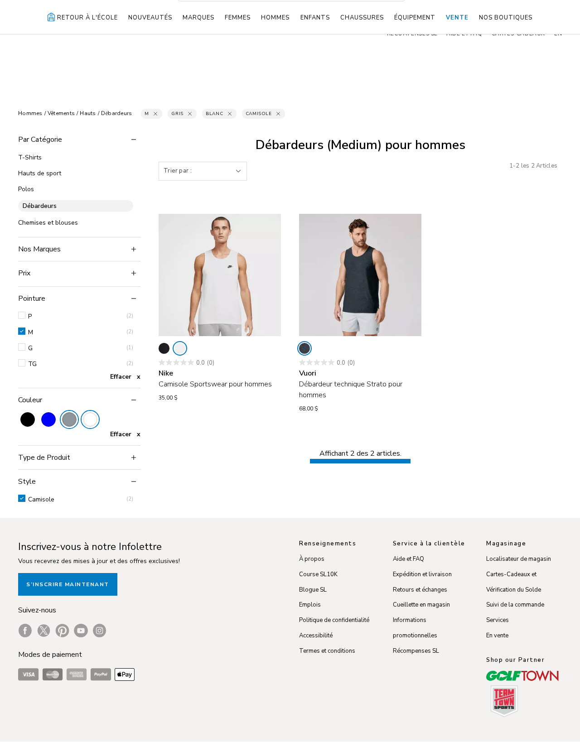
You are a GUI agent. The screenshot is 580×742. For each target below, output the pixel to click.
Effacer (120, 376)
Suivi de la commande (515, 605)
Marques (198, 18)
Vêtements (61, 113)
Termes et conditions (327, 651)
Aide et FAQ (408, 559)
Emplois (310, 605)
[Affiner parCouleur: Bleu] (48, 419)
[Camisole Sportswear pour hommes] (220, 275)
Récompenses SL (416, 651)
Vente (457, 18)
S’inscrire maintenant (67, 584)
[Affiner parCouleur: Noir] (27, 419)
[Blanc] (180, 348)
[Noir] (164, 348)
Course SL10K (318, 574)
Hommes (275, 18)
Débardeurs (116, 113)
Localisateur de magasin (518, 559)
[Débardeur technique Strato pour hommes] (360, 275)
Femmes (238, 18)
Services (497, 620)
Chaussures (362, 18)
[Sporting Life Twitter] (44, 630)
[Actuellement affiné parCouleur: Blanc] (90, 419)
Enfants (315, 18)
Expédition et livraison (422, 574)
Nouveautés (150, 18)
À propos (311, 559)
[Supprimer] (155, 114)
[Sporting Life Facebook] (25, 630)
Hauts (88, 113)
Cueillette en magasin (421, 605)
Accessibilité (316, 635)
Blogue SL (313, 590)
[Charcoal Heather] (304, 348)
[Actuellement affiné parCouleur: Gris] (69, 419)
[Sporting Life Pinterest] (62, 630)
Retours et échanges (420, 590)
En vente (497, 635)
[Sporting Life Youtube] (81, 630)
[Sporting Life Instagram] (99, 630)
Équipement (414, 18)
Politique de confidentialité (334, 620)
